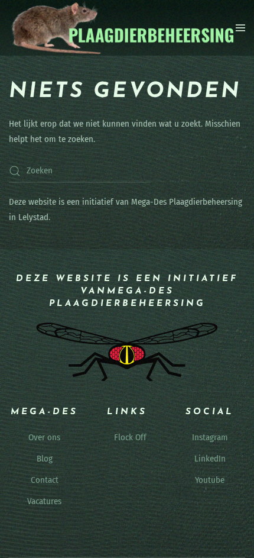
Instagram (210, 437)
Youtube (209, 480)
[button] (240, 27)
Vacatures (44, 501)
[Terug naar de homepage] (122, 28)
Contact (44, 480)
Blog (45, 458)
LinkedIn (210, 458)
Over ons (44, 437)
